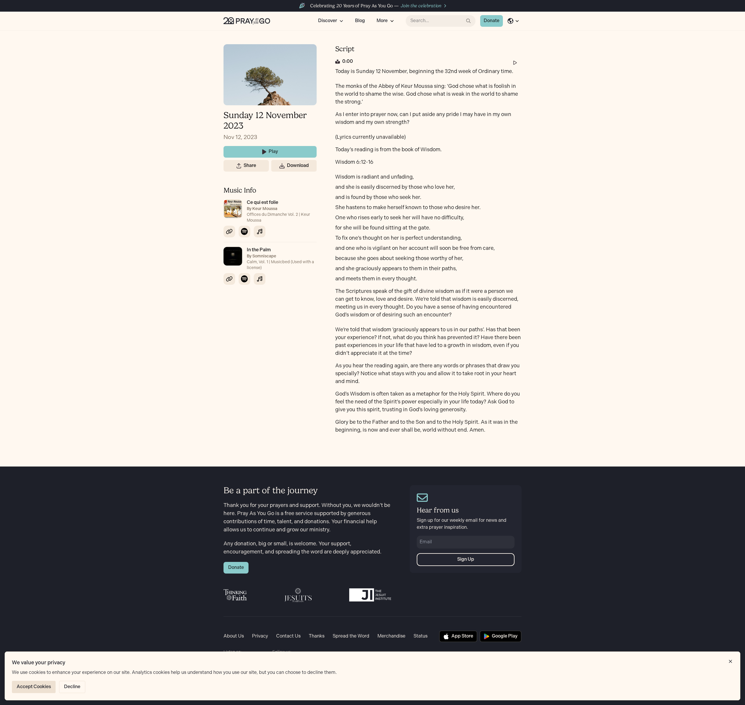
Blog (360, 21)
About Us (234, 636)
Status (421, 636)
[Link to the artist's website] (229, 231)
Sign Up (465, 559)
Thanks (316, 636)
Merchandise (391, 636)
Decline (72, 687)
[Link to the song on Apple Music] (259, 231)
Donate (491, 21)
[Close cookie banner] (730, 661)
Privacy (260, 636)
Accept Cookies (34, 687)
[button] (239, 165)
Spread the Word (351, 636)
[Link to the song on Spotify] (244, 231)
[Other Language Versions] (513, 21)
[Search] (469, 21)
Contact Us (288, 636)
